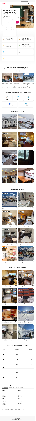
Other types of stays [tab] (12, 387)
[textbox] (7, 19)
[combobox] (11, 16)
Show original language (24, 1)
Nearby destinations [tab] (5, 387)
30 (4, 34)
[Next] (19, 71)
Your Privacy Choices (20, 419)
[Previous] (16, 71)
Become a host (30, 3)
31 (6, 34)
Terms (16, 419)
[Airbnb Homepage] (4, 3)
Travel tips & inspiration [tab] (19, 387)
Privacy (13, 419)
